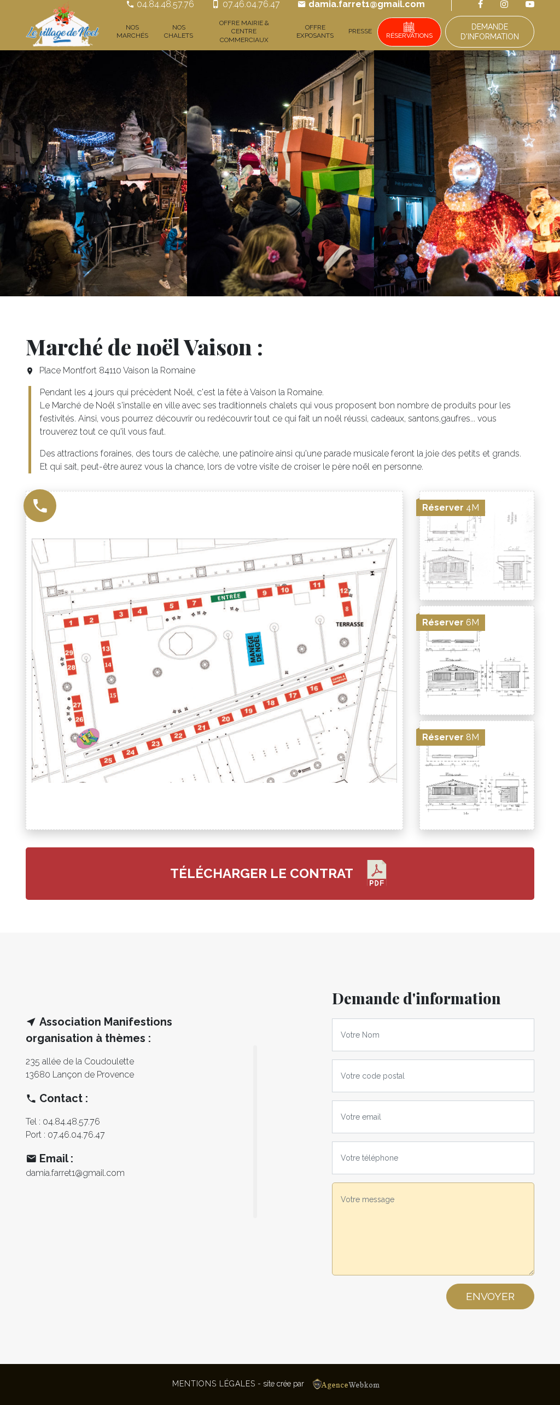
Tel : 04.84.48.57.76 (63, 1121)
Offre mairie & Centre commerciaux (244, 31)
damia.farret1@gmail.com (75, 1173)
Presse (360, 31)
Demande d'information (489, 31)
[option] (93, 173)
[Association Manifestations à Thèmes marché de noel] (63, 25)
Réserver (450, 507)
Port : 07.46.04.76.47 (65, 1134)
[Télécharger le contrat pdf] (376, 873)
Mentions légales (213, 1383)
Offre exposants (315, 32)
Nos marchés (132, 32)
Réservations (409, 35)
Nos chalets (178, 32)
